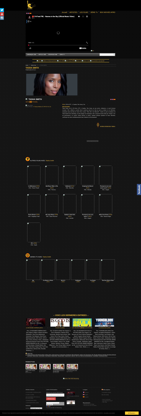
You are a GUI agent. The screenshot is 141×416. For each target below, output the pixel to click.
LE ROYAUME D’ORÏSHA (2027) (34, 327)
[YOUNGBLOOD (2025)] (31, 366)
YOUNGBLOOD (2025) (104, 327)
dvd (84, 354)
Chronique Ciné (31, 54)
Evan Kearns (88, 354)
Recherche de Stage (89, 404)
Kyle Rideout (48, 355)
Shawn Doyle (68, 355)
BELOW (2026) (105, 394)
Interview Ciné (52, 54)
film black (104, 354)
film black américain (111, 354)
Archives (28, 408)
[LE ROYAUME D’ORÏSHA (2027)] (71, 395)
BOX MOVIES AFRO (107, 12)
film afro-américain (98, 354)
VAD (77, 355)
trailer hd (73, 355)
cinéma (81, 354)
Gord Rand (29, 355)
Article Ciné (42, 54)
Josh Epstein (42, 355)
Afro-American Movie (40, 354)
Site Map (104, 402)
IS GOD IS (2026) (60, 327)
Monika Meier (54, 355)
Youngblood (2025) (103, 355)
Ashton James (48, 354)
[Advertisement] (76, 5)
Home (27, 65)
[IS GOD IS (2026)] (71, 403)
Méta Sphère (106, 389)
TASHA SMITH (32, 68)
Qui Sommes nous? (107, 400)
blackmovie (68, 354)
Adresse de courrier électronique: (54, 392)
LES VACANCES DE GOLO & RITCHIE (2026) (82, 327)
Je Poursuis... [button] (132, 413)
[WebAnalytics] (86, 400)
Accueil (64, 12)
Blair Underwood (75, 354)
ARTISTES (73, 12)
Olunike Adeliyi (61, 355)
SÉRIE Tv (94, 12)
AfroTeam (34, 69)
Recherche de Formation (90, 405)
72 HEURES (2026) (106, 392)
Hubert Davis (35, 355)
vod (79, 355)
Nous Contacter (106, 399)
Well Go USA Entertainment (86, 355)
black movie (63, 354)
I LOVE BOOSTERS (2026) (72, 370)
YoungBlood (95, 355)
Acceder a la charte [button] (109, 413)
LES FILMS (84, 12)
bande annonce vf (56, 354)
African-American (31, 354)
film (92, 354)
